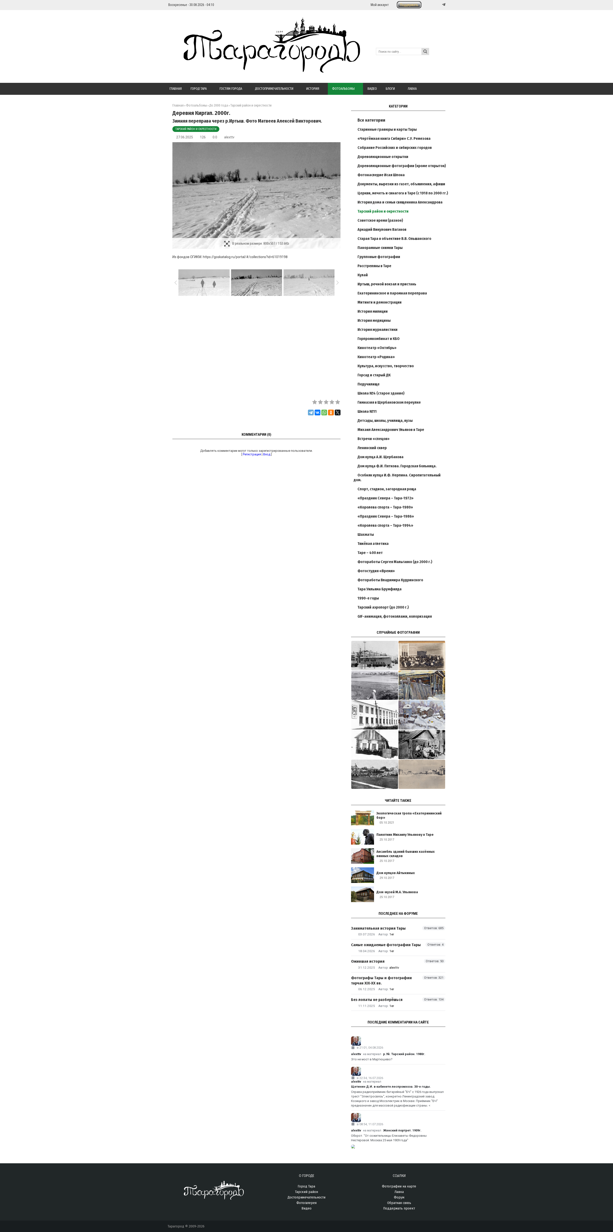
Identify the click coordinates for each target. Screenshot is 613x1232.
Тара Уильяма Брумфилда (380, 589)
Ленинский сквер (372, 448)
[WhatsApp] (324, 412)
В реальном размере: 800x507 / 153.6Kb (260, 243)
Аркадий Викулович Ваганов (382, 229)
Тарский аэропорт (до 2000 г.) (383, 607)
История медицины (374, 320)
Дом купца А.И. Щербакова (380, 457)
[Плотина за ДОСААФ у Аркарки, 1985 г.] (374, 685)
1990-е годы (368, 598)
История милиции (373, 311)
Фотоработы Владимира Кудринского (390, 580)
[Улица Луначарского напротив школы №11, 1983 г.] (421, 744)
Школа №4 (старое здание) (381, 393)
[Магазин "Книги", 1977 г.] (374, 714)
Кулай (363, 275)
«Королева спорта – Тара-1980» (385, 507)
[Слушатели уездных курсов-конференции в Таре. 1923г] (421, 655)
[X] (338, 412)
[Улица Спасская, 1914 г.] (421, 774)
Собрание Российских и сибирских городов (395, 147)
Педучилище (369, 384)
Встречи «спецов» (374, 438)
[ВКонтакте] (317, 412)
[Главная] (264, 70)
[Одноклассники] (331, 412)
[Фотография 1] (421, 685)
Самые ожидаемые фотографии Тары (386, 944)
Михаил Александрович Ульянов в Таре (391, 429)
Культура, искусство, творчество (386, 366)
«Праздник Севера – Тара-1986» (386, 516)
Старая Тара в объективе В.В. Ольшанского (394, 238)
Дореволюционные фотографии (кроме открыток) (402, 166)
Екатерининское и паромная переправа (392, 293)
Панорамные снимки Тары (380, 247)
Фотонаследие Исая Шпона (381, 175)
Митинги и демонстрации (380, 302)
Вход (266, 454)
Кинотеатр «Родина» (376, 357)
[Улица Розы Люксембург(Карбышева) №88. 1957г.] (374, 744)
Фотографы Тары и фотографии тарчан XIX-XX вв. (381, 980)
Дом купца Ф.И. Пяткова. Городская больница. (397, 466)
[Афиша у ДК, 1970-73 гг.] (374, 655)
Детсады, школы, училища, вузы (385, 420)
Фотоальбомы (196, 105)
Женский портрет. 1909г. (402, 1130)
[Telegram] (443, 4)
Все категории (371, 120)
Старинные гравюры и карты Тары (387, 129)
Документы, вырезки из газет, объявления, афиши (401, 184)
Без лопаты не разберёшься (377, 999)
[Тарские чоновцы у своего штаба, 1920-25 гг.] (374, 774)
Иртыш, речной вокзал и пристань (387, 284)
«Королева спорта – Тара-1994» (385, 525)
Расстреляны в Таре (374, 266)
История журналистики (377, 329)
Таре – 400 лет (370, 552)
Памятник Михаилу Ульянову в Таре (405, 834)
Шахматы (366, 534)
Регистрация (252, 454)
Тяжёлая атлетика (373, 543)
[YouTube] (438, 4)
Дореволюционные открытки (383, 156)
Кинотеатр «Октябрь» (377, 347)
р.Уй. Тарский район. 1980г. (404, 1054)
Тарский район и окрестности (195, 129)
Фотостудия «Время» (376, 571)
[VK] (433, 4)
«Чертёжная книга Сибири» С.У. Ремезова (394, 138)
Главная (178, 105)
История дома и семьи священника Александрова (400, 202)
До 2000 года (218, 105)
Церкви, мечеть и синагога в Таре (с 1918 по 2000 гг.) (403, 193)
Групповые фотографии (379, 256)
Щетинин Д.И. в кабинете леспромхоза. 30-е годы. (391, 1086)
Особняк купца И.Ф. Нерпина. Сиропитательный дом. (397, 477)
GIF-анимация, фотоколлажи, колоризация (395, 616)
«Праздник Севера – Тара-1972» (386, 498)
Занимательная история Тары (378, 928)
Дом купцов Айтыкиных (395, 873)
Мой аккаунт (380, 5)
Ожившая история (368, 961)
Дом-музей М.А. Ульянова (397, 892)
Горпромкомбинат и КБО (379, 338)
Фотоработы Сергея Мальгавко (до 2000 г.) (395, 561)
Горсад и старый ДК (374, 375)
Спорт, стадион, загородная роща (387, 489)
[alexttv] (398, 1041)
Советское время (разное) (380, 220)
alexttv (229, 137)
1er (391, 934)
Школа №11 (367, 411)
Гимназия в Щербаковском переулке (389, 402)
